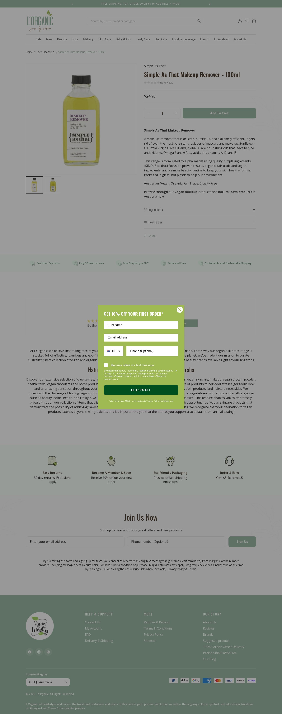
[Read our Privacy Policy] (176, 371)
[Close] (179, 309)
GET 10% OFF (141, 390)
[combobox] (113, 351)
